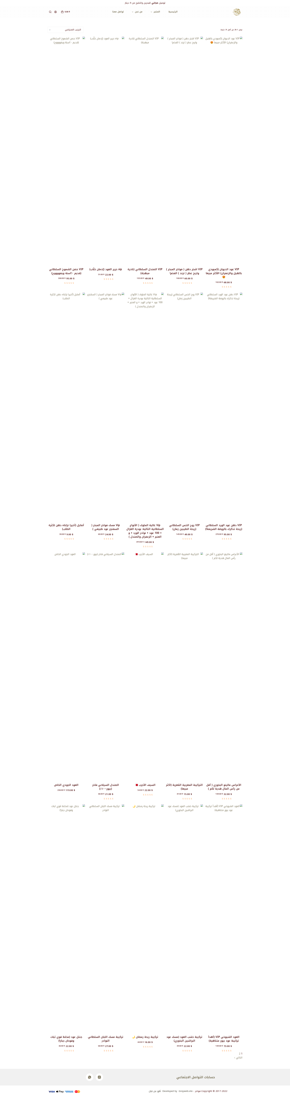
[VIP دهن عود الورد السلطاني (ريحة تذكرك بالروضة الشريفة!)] (223, 406)
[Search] (50, 12)
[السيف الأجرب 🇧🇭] (145, 665)
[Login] (55, 12)
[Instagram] (99, 1077)
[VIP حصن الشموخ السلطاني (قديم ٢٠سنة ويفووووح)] (66, 150)
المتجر (157, 12)
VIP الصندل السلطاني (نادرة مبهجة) (145, 271)
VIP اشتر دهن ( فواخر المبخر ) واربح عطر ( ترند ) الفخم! (184, 271)
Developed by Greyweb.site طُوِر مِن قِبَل (171, 1091)
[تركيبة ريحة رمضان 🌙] (145, 917)
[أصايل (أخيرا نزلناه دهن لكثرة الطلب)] (66, 406)
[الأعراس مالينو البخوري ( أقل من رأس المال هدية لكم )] (223, 665)
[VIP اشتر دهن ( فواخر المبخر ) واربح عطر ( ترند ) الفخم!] (184, 150)
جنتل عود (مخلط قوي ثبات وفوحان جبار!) (66, 1038)
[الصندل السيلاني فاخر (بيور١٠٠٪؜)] (105, 665)
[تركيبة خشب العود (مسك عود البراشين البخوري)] (184, 917)
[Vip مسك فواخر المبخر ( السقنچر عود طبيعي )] (105, 406)
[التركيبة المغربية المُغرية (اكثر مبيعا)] (184, 665)
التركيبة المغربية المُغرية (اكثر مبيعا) (184, 786)
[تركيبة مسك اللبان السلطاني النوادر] (105, 917)
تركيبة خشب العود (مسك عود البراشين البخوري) (184, 1038)
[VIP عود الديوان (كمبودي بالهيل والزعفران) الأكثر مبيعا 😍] (223, 150)
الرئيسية (173, 12)
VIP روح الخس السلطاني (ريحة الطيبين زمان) (184, 527)
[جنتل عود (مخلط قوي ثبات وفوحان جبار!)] (66, 917)
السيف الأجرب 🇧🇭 (145, 784)
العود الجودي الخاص (66, 784)
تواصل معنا (118, 12)
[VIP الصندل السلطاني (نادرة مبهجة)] (145, 150)
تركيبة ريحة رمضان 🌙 (145, 1036)
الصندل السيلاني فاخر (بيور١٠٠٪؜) (105, 786)
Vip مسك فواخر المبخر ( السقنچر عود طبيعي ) (105, 527)
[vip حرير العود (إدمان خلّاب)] (105, 150)
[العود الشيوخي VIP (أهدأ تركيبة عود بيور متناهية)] (223, 917)
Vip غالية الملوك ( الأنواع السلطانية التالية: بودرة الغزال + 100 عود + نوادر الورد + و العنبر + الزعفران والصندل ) (145, 531)
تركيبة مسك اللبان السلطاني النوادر (105, 1038)
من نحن (138, 12)
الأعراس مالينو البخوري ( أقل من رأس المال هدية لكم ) (223, 786)
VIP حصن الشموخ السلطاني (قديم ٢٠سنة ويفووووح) (66, 271)
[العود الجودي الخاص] (66, 665)
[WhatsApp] (89, 1077)
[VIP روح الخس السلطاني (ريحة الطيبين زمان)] (184, 406)
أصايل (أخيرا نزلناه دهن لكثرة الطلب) (66, 527)
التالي (238, 1057)
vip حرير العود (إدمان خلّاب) (105, 269)
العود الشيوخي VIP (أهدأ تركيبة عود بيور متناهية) (223, 1038)
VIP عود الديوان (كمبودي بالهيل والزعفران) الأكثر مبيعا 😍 (224, 273)
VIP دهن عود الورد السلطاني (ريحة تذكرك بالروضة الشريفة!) (223, 527)
